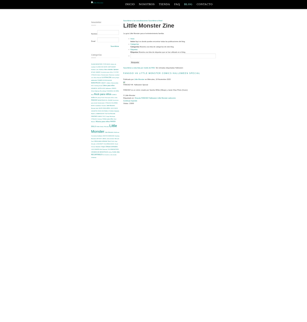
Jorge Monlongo (110, 116)
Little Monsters (110, 105)
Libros (104, 138)
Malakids (98, 146)
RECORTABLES (97, 154)
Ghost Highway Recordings (98, 91)
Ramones (111, 75)
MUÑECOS (94, 97)
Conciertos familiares (97, 136)
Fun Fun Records (110, 113)
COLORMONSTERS (113, 149)
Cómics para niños (107, 119)
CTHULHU (94, 119)
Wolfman (101, 69)
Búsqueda (135, 62)
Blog (188, 4)
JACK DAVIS (114, 108)
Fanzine (104, 105)
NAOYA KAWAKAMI (108, 136)
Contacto (205, 4)
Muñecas (116, 132)
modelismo (98, 105)
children (108, 83)
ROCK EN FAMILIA (103, 111)
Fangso (103, 146)
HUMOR (98, 72)
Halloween (108, 88)
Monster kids (94, 108)
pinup (99, 97)
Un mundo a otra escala (109, 154)
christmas (93, 157)
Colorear (99, 119)
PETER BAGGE (107, 80)
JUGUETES (94, 111)
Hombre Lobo (95, 69)
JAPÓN (100, 88)
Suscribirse (115, 46)
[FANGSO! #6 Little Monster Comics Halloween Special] (124, 82)
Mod (92, 94)
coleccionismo (110, 138)
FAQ (177, 4)
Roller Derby (100, 126)
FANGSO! (94, 100)
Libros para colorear (100, 141)
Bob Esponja (103, 149)
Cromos (111, 111)
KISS (103, 88)
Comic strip (116, 152)
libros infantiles (108, 69)
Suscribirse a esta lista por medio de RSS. (139, 68)
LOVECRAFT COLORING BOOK (105, 144)
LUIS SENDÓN (95, 149)
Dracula (99, 77)
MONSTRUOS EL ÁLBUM (105, 100)
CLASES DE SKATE (101, 67)
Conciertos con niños (113, 91)
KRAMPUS (94, 88)
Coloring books (98, 85)
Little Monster (139, 79)
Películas (106, 126)
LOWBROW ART (99, 113)
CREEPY (103, 83)
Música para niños (103, 121)
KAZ (92, 85)
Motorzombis (114, 83)
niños (110, 152)
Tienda (164, 4)
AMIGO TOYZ (102, 116)
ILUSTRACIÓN (106, 77)
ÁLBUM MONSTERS (97, 64)
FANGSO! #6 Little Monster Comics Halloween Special (161, 73)
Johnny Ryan (115, 77)
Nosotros (147, 4)
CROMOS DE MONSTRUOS (99, 152)
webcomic (94, 80)
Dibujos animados (112, 146)
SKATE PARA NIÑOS (104, 108)
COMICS (114, 94)
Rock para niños (102, 94)
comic (115, 97)
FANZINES (94, 116)
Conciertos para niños (107, 72)
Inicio (130, 4)
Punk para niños (109, 97)
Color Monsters (109, 132)
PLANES (100, 80)
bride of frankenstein (103, 75)
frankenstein (101, 103)
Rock (109, 141)
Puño (112, 141)
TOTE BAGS (106, 64)
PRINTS (114, 88)
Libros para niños (109, 85)
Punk (102, 97)
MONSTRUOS (95, 83)
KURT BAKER (112, 67)
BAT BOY (99, 138)
